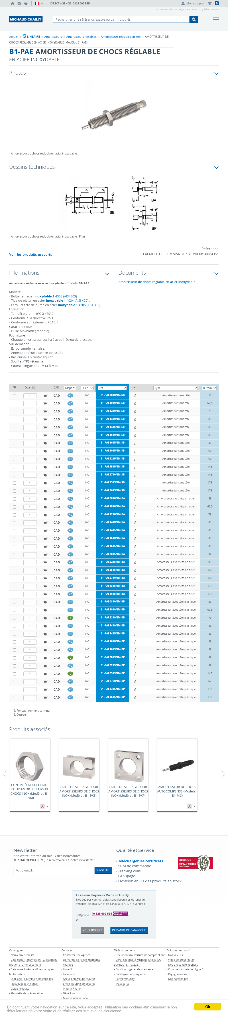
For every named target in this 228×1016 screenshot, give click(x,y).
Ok (207, 1006)
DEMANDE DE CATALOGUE (129, 930)
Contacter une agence (76, 955)
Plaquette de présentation (27, 993)
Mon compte (195, 3)
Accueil (13, 37)
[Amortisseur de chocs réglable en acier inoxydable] (114, 117)
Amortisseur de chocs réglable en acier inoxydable (156, 281)
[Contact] (19, 3)
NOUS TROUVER (92, 930)
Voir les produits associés (30, 254)
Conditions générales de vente (134, 969)
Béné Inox (69, 993)
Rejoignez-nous (177, 974)
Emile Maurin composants (79, 983)
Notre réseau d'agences (183, 964)
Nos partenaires (178, 978)
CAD (56, 395)
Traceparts (122, 983)
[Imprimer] (25, 3)
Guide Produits (20, 988)
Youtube (68, 964)
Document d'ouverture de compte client (140, 955)
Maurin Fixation (72, 988)
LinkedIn (68, 969)
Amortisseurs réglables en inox (121, 37)
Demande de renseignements (81, 959)
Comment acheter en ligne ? (185, 969)
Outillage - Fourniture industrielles (32, 978)
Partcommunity (125, 978)
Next (197, 119)
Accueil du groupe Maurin (79, 978)
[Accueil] (12, 3)
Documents (43, 806)
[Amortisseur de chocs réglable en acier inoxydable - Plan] (114, 206)
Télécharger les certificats (140, 861)
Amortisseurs (53, 37)
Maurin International (75, 998)
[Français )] (39, 3)
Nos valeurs (175, 955)
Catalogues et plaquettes (131, 974)
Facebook (69, 974)
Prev (14, 119)
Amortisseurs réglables (81, 37)
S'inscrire (103, 870)
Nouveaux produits (22, 955)
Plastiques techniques (24, 983)
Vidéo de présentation (181, 959)
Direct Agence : (70, 3)
